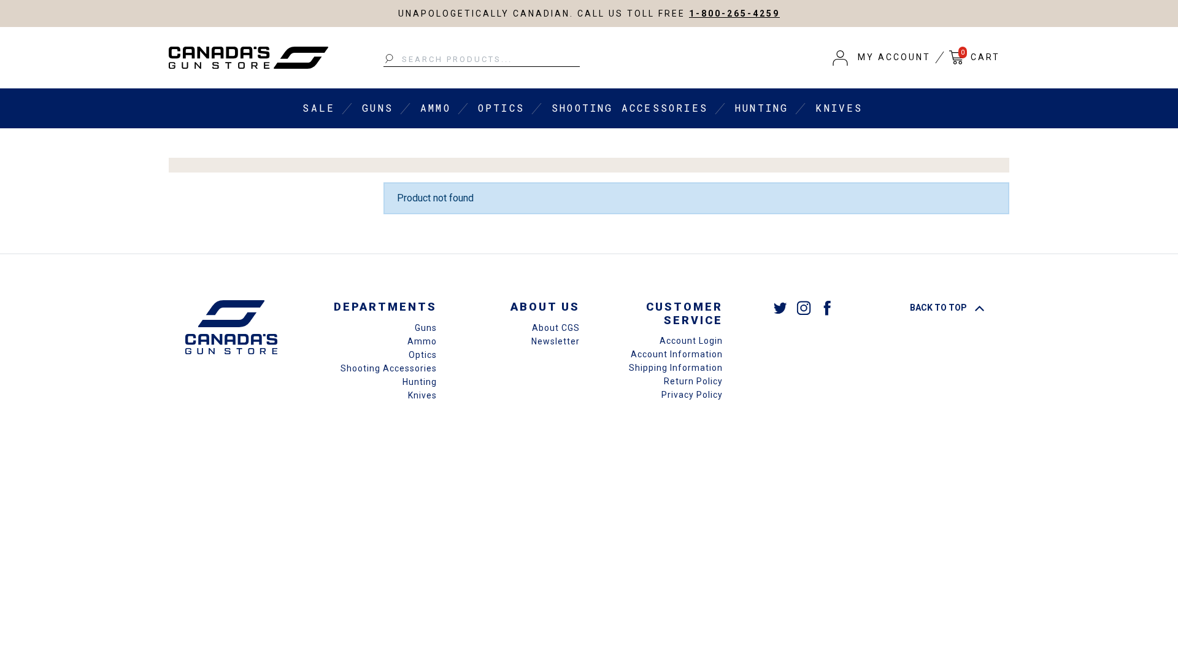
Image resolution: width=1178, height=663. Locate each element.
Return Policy (693, 381)
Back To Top (939, 307)
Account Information (677, 354)
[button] (881, 58)
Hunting (761, 107)
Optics (501, 107)
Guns (377, 107)
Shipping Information (676, 368)
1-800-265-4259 (734, 13)
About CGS (556, 328)
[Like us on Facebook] (827, 307)
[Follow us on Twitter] (780, 307)
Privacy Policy (692, 395)
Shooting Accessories (630, 107)
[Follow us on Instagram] (803, 307)
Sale (318, 107)
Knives (839, 107)
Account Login (691, 341)
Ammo (435, 107)
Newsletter (555, 341)
